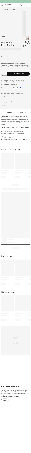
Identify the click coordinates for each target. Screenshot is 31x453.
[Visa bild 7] (24, 38)
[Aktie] (25, 42)
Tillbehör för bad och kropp (9, 9)
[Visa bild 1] (3, 38)
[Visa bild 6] (20, 38)
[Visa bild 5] (17, 38)
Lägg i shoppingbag (18, 73)
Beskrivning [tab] (10, 113)
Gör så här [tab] (22, 113)
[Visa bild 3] (10, 38)
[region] (15, 25)
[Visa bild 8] (27, 38)
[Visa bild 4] (13, 38)
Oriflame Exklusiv (7, 42)
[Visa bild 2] (7, 38)
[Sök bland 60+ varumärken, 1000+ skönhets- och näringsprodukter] (21, 5)
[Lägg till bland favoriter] (28, 42)
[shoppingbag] (28, 5)
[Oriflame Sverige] (7, 5)
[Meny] (2, 5)
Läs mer (3, 68)
